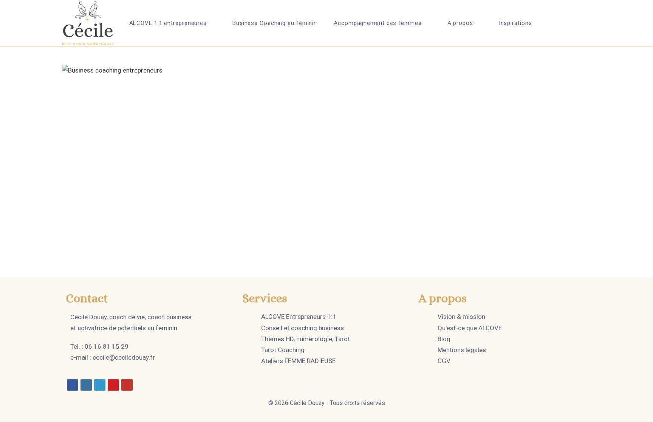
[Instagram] (86, 385)
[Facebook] (72, 385)
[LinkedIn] (99, 385)
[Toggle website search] (559, 23)
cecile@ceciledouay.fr (124, 357)
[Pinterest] (113, 385)
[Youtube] (127, 385)
